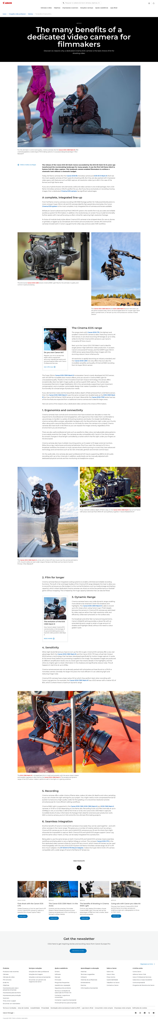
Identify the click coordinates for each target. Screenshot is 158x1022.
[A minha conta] (149, 3)
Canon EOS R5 (72, 176)
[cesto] (153, 3)
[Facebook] (135, 1013)
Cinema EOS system (49, 206)
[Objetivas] (61, 8)
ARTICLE (79, 23)
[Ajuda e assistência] (109, 8)
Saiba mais (22, 916)
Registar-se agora (78, 950)
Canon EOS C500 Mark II (58, 395)
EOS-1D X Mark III (100, 176)
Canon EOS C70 (93, 332)
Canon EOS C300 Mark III (67, 150)
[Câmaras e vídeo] (52, 8)
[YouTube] (153, 1013)
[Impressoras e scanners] (79, 8)
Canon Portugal (8, 1013)
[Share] (79, 868)
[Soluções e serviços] (94, 8)
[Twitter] (149, 1013)
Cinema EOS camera (69, 191)
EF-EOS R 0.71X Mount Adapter (71, 848)
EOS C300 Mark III (26, 775)
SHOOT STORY (22, 900)
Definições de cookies (139, 1008)
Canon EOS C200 (33, 283)
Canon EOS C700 (98, 397)
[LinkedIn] (144, 1013)
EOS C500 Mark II (119, 308)
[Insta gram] (140, 1013)
